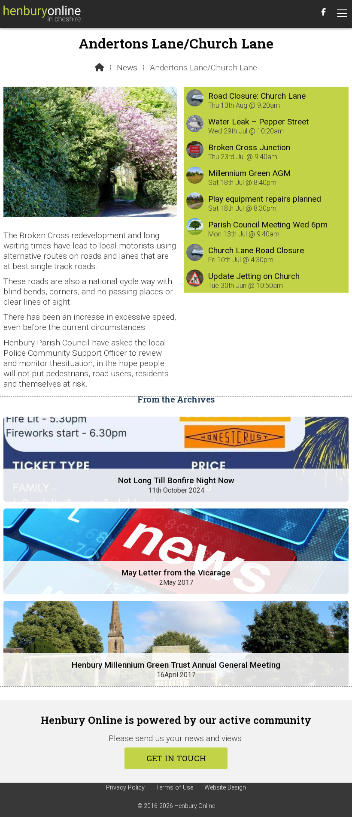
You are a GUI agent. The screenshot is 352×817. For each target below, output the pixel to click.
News (127, 68)
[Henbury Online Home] (42, 14)
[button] (342, 13)
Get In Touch (176, 758)
